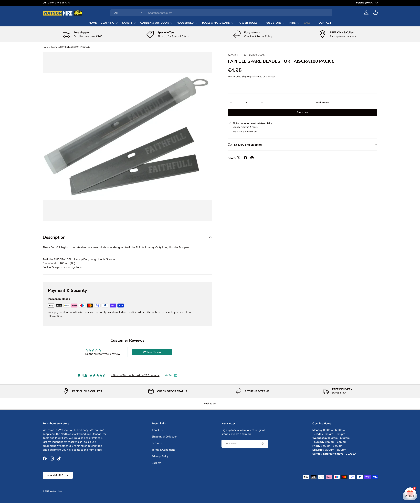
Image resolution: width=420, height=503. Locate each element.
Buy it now (302, 112)
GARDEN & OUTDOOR (154, 23)
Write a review (152, 352)
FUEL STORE (273, 23)
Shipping (246, 76)
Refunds (157, 443)
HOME (93, 23)
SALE (307, 23)
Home (45, 47)
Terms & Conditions (163, 449)
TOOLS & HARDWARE (216, 23)
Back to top (210, 403)
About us (157, 430)
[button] (375, 12)
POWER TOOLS (247, 23)
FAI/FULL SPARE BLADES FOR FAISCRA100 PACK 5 (71, 47)
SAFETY (127, 23)
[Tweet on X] (239, 157)
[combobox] (221, 12)
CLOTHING (107, 23)
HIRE (292, 23)
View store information (244, 131)
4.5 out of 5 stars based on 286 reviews (135, 375)
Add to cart (322, 102)
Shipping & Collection (164, 436)
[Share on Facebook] (245, 157)
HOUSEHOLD (185, 23)
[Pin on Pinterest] (252, 157)
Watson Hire (55, 491)
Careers (156, 462)
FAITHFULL (234, 55)
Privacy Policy (160, 456)
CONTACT (324, 23)
